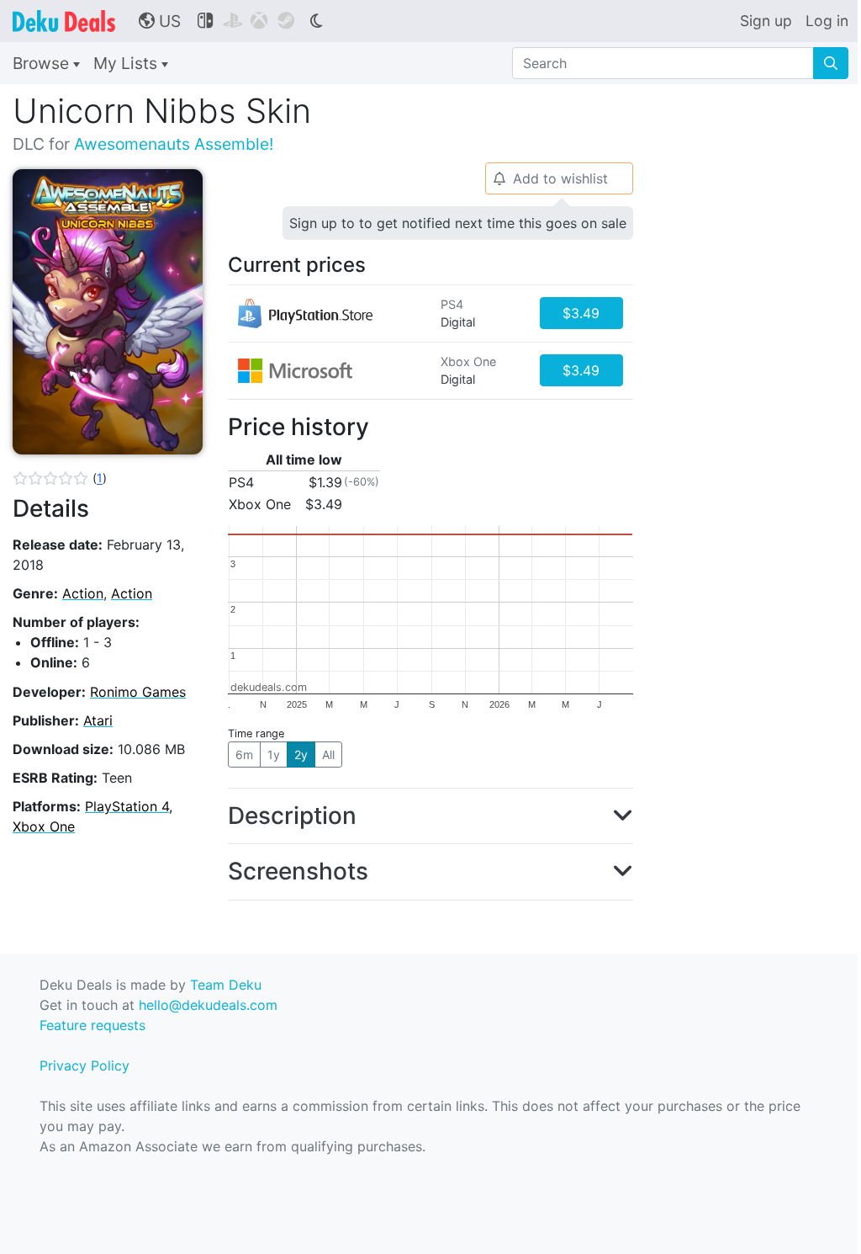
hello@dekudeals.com (208, 1004)
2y (301, 754)
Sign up (766, 20)
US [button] (160, 21)
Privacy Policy (84, 1065)
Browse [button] (43, 63)
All (328, 754)
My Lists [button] (127, 63)
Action (82, 593)
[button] (60, 478)
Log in (827, 20)
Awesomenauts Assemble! (173, 144)
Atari (98, 720)
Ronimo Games (138, 691)
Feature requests (92, 1025)
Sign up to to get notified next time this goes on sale (457, 223)
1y (273, 754)
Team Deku (225, 984)
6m (244, 754)
